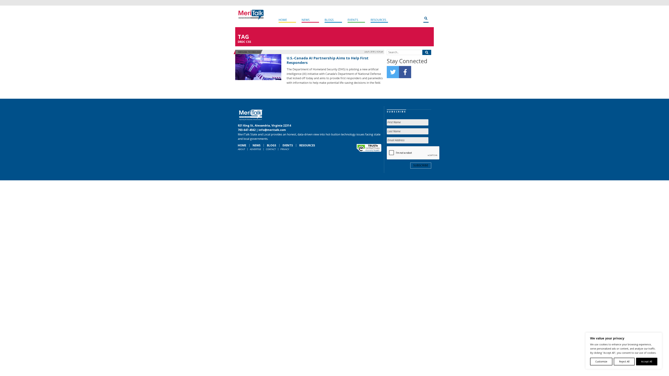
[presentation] (413, 153)
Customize (601, 361)
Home (283, 20)
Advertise (255, 149)
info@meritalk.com (272, 130)
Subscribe (420, 165)
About (241, 149)
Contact (271, 149)
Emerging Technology (249, 52)
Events (353, 20)
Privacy (284, 149)
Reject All (624, 361)
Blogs (329, 20)
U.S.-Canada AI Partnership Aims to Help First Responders (327, 60)
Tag (243, 36)
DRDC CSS (244, 42)
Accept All (646, 361)
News (306, 20)
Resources (378, 20)
